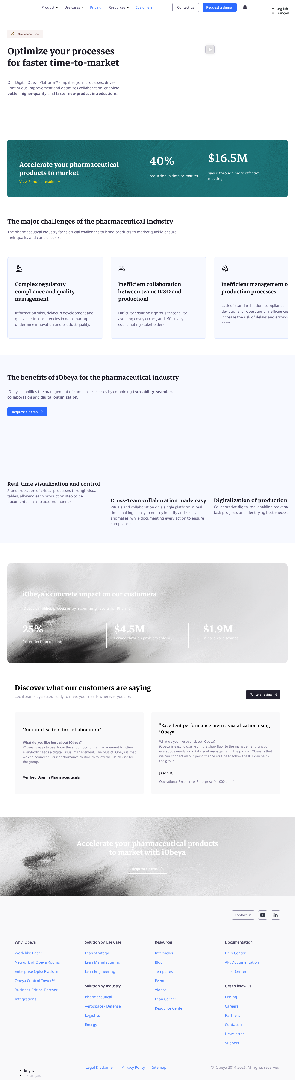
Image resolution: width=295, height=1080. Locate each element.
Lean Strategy (97, 953)
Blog (159, 962)
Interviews (164, 953)
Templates (164, 971)
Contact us (234, 1024)
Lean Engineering (100, 971)
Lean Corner (165, 999)
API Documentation (242, 962)
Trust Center (236, 971)
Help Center (235, 953)
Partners (232, 1015)
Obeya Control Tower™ (35, 980)
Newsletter (234, 1033)
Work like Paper (28, 953)
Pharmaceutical (98, 996)
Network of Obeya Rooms (37, 962)
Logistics (92, 1015)
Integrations (25, 999)
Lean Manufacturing (102, 962)
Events (160, 980)
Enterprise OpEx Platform (37, 971)
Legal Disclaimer (100, 1067)
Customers (144, 7)
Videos (161, 989)
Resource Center (169, 1008)
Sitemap (159, 1067)
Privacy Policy (133, 1067)
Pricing (95, 7)
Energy (91, 1024)
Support (232, 1042)
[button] (210, 50)
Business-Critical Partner (36, 989)
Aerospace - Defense (103, 1006)
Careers (232, 1006)
